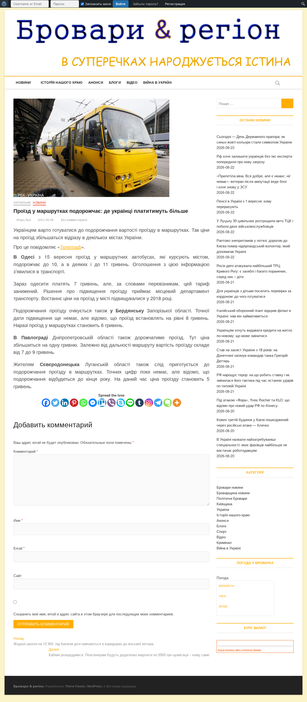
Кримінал (224, 542)
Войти (120, 4)
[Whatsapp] (83, 403)
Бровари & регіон (28, 686)
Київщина (224, 503)
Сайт (17, 575)
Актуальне (22, 202)
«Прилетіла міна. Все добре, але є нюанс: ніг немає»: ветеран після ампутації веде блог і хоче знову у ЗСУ (253, 181)
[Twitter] (55, 403)
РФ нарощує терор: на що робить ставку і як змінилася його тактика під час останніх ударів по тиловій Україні (255, 380)
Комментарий (25, 451)
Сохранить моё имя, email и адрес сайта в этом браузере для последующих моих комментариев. (93, 613)
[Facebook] (46, 403)
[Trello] (102, 403)
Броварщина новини (233, 492)
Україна (223, 509)
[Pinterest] (74, 403)
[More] (177, 403)
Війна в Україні (157, 82)
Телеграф (70, 246)
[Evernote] (167, 403)
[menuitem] (4, 4)
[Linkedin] (64, 403)
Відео (132, 82)
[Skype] (121, 403)
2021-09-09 (45, 220)
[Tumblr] (139, 403)
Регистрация (175, 4)
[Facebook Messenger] (93, 403)
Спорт (222, 531)
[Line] (130, 403)
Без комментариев (73, 220)
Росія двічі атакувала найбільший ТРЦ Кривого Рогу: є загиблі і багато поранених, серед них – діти (252, 271)
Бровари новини (230, 487)
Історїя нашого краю (62, 82)
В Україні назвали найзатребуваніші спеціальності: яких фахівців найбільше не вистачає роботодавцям (252, 445)
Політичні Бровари (232, 498)
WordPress (94, 686)
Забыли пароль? (145, 4)
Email (19, 548)
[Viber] (111, 403)
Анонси (95, 82)
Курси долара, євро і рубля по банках (239, 649)
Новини (23, 82)
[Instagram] (149, 403)
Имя (18, 520)
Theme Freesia (75, 686)
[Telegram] (158, 403)
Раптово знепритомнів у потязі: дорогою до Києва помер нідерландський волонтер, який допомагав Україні (253, 246)
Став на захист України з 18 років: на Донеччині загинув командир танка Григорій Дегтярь (252, 355)
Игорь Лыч (23, 220)
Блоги (115, 82)
